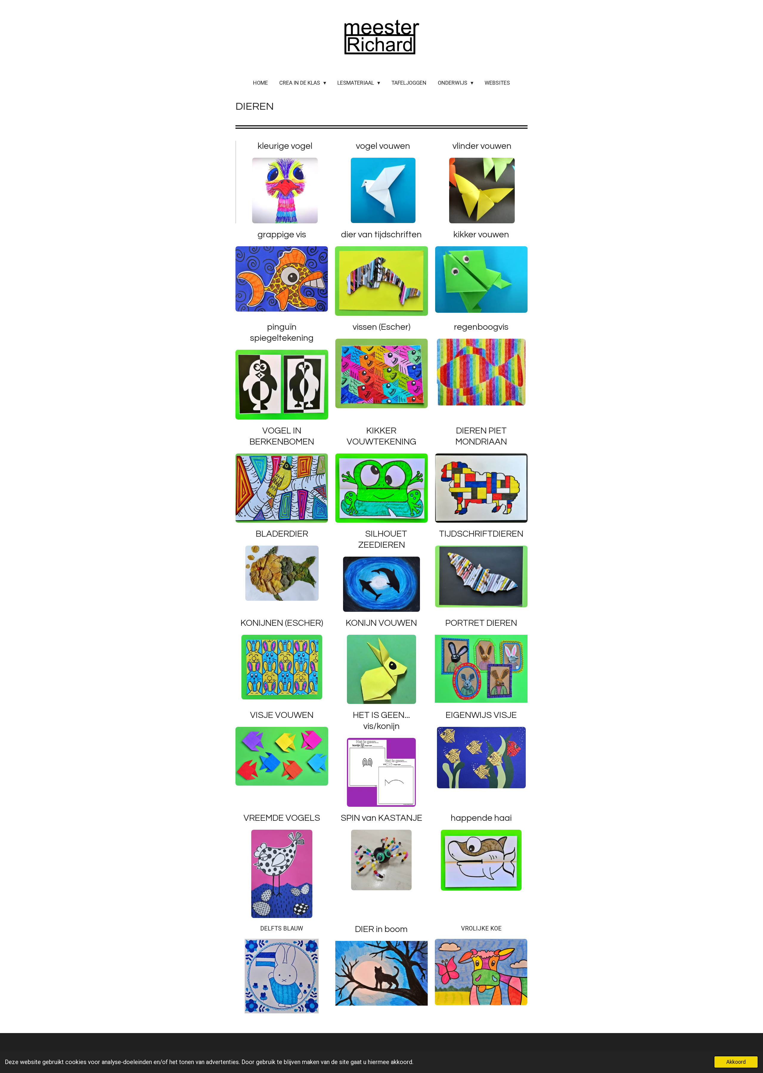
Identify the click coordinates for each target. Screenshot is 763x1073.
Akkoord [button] (736, 1062)
